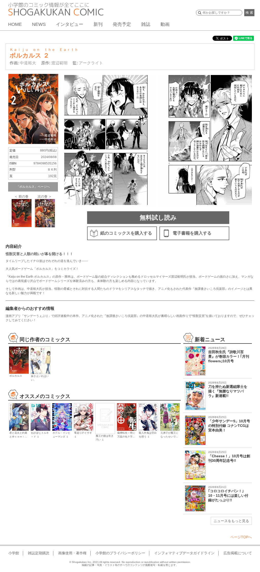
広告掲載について (237, 553)
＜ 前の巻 (21, 196)
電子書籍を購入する (192, 233)
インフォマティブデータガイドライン (184, 553)
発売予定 (122, 24)
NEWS (39, 24)
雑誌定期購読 (38, 553)
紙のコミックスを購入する (126, 233)
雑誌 (145, 24)
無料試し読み (158, 217)
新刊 (98, 24)
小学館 (13, 553)
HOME (15, 24)
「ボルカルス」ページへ (33, 186)
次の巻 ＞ (45, 196)
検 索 (249, 12)
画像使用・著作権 (72, 553)
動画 (165, 24)
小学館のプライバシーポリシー (120, 553)
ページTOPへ (241, 537)
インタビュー (69, 24)
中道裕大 (28, 63)
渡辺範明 (59, 63)
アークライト (91, 63)
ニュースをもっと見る (231, 521)
